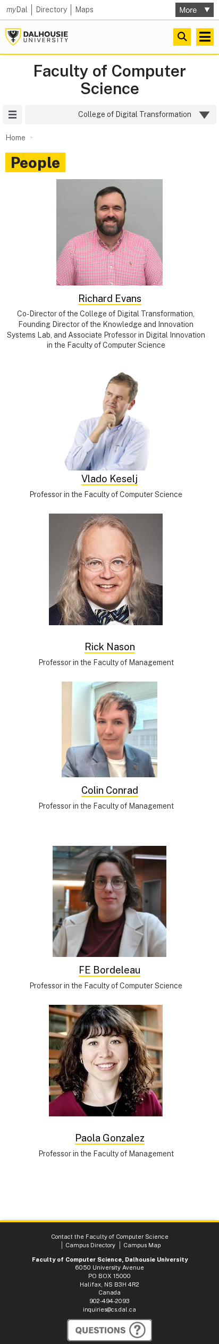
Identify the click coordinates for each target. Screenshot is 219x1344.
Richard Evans (109, 298)
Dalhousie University (36, 37)
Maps (84, 9)
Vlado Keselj (109, 478)
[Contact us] (109, 1330)
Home (15, 137)
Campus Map (142, 1245)
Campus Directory (90, 1245)
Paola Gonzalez (110, 1138)
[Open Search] (182, 37)
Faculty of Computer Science (109, 79)
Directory (51, 9)
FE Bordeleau (109, 970)
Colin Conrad (109, 790)
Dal (17, 9)
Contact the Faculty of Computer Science (110, 1236)
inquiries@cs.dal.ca (109, 1309)
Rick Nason (110, 646)
